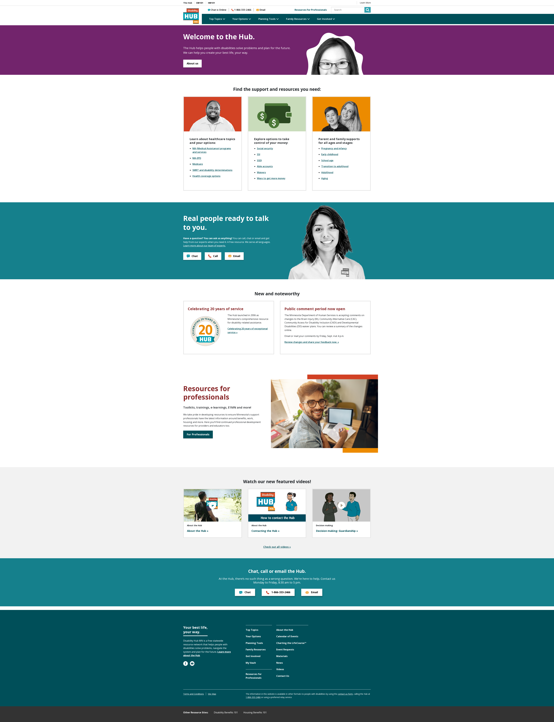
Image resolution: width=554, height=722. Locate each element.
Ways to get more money (271, 178)
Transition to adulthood (334, 166)
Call (215, 256)
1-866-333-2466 (242, 9)
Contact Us (282, 676)
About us (192, 63)
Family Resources (296, 19)
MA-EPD (196, 158)
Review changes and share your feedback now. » (312, 342)
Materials (282, 656)
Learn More (365, 2)
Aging (324, 178)
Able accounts (265, 166)
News (279, 662)
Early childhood (329, 154)
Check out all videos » (277, 547)
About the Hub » (197, 531)
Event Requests (285, 649)
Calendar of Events (287, 636)
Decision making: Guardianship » (337, 531)
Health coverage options (206, 176)
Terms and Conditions (193, 694)
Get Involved (324, 19)
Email (262, 9)
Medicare (197, 164)
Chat (194, 256)
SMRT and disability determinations (212, 170)
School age (327, 160)
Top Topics (215, 19)
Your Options (240, 19)
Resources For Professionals (311, 9)
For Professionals (198, 434)
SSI (258, 154)
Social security (265, 148)
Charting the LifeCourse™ (291, 643)
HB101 (211, 2)
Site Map (212, 694)
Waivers (261, 172)
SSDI (259, 160)
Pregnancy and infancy (334, 148)
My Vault (251, 662)
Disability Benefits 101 (226, 712)
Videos (280, 669)
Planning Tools (267, 19)
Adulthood (327, 172)
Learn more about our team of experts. (204, 245)
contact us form (345, 694)
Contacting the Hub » (265, 531)
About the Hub (284, 629)
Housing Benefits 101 (255, 712)
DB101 (199, 2)
